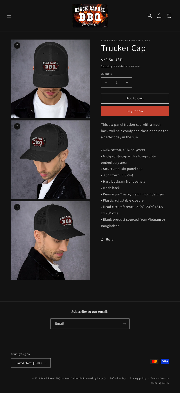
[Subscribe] (124, 323)
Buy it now (135, 111)
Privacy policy (138, 378)
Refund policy (118, 378)
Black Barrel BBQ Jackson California (62, 378)
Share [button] (109, 239)
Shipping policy (160, 382)
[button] (9, 15)
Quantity (106, 74)
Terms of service (160, 378)
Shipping (106, 66)
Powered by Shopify (94, 378)
